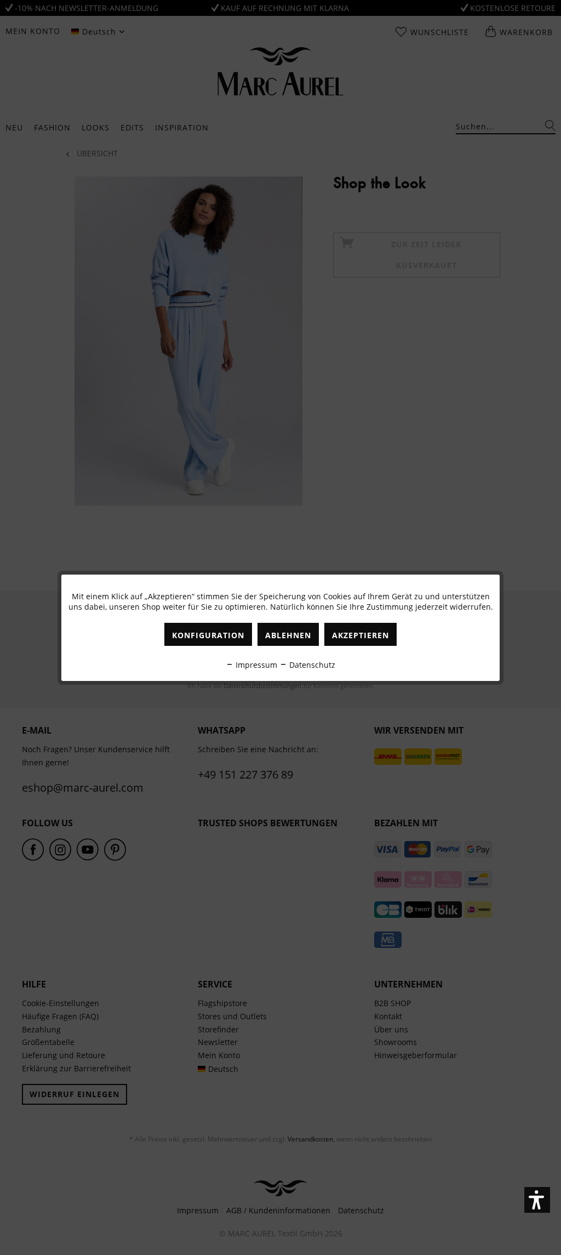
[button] (537, 1200)
